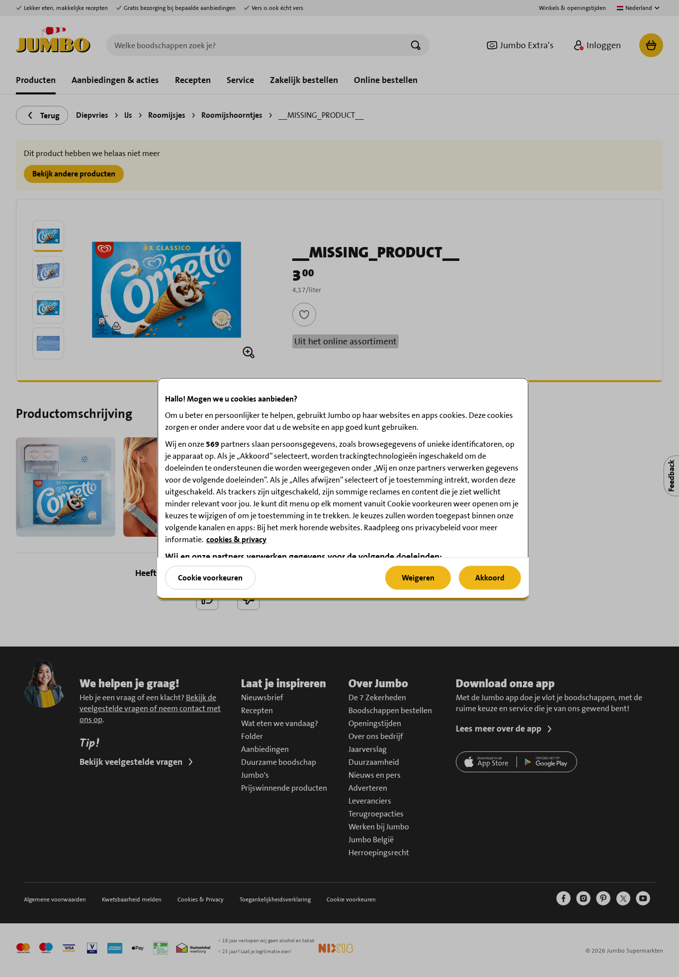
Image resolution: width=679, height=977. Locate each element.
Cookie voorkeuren (210, 577)
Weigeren (418, 577)
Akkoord (490, 577)
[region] (343, 489)
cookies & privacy (236, 539)
